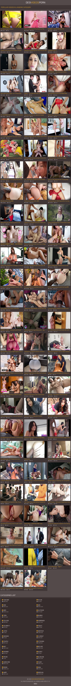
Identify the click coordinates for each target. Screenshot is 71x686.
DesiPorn (35, 2)
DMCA (35, 683)
